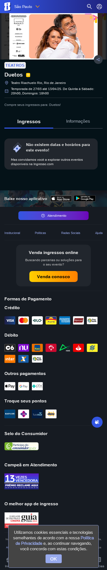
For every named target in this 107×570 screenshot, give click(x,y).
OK (53, 558)
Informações (78, 121)
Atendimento (56, 215)
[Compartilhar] (98, 59)
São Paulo (23, 6)
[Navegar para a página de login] (99, 6)
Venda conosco (53, 276)
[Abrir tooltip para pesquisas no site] (89, 6)
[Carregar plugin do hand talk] (97, 422)
